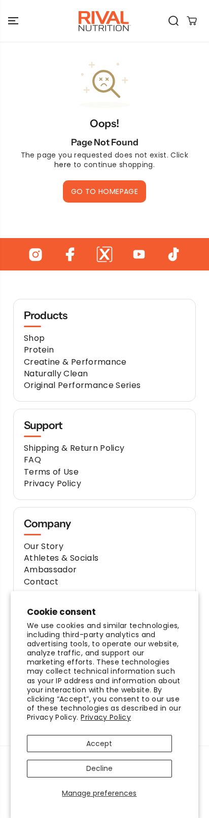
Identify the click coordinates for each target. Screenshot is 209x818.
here (62, 165)
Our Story (43, 546)
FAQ (32, 459)
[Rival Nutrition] (104, 21)
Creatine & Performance (75, 362)
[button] (14, 21)
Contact (41, 582)
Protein (39, 350)
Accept (99, 743)
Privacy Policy (106, 717)
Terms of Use (51, 472)
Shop (34, 338)
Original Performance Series (82, 385)
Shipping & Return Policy (74, 448)
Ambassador (50, 569)
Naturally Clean (56, 373)
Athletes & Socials (61, 558)
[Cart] (192, 21)
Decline (99, 768)
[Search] (173, 21)
